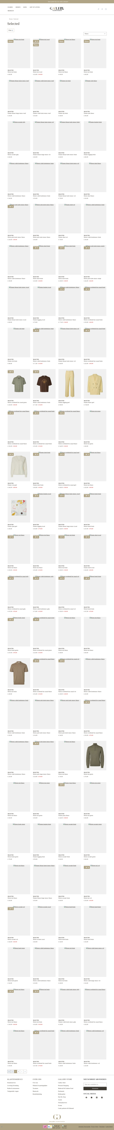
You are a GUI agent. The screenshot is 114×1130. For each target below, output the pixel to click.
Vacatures (35, 1088)
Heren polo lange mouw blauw (41, 774)
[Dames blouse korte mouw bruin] (69, 136)
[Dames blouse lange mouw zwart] (69, 508)
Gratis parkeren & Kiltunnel (66, 1108)
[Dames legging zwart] (44, 301)
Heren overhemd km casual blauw (17, 443)
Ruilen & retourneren (13, 1088)
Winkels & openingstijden (40, 1085)
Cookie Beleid (109, 1126)
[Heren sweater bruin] (69, 838)
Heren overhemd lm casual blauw (67, 443)
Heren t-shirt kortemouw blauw (16, 196)
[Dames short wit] (69, 218)
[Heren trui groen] (95, 425)
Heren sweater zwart (39, 939)
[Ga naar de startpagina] (57, 1118)
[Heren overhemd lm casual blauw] (69, 425)
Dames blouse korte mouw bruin (67, 154)
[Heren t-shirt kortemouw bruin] (44, 177)
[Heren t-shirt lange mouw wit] (95, 962)
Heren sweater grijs (13, 154)
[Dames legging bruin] (95, 136)
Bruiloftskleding (37, 1094)
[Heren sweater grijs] (19, 136)
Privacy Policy (95, 1126)
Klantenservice (15, 1079)
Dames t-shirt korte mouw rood (42, 113)
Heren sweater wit (13, 939)
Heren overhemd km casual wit (67, 691)
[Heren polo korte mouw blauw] (19, 218)
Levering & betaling (13, 1085)
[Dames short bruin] (44, 466)
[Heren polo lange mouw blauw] (44, 755)
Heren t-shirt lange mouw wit (92, 980)
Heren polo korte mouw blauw (16, 237)
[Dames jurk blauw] (95, 94)
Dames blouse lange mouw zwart (67, 526)
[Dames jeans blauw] (69, 797)
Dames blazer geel (89, 402)
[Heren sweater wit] (19, 921)
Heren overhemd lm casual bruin (42, 1063)
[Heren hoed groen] (19, 962)
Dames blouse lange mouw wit (41, 154)
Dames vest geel (12, 485)
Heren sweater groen (89, 857)
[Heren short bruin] (44, 260)
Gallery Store (65, 1079)
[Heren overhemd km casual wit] (69, 673)
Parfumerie (61, 1091)
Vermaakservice (62, 1102)
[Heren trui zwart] (44, 53)
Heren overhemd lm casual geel (67, 485)
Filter (10, 30)
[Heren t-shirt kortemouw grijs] (44, 590)
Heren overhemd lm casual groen (42, 650)
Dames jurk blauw (89, 113)
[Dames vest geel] (19, 466)
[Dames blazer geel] (95, 384)
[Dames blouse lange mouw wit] (44, 136)
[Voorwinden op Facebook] (86, 1097)
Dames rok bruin (12, 361)
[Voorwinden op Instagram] (91, 1097)
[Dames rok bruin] (19, 342)
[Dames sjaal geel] (19, 508)
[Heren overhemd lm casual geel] (69, 466)
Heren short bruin (38, 278)
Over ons (35, 1082)
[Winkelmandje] (106, 9)
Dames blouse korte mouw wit (67, 196)
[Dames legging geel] (69, 384)
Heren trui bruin (12, 72)
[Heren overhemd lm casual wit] (69, 590)
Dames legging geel (64, 402)
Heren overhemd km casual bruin (93, 320)
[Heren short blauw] (95, 177)
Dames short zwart (89, 567)
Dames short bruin (38, 485)
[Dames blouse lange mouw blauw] (44, 879)
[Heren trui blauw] (69, 53)
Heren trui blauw (63, 72)
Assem (60, 1100)
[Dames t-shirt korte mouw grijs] (69, 1003)
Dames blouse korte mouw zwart (17, 320)
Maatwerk (35, 1091)
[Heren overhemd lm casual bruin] (44, 1044)
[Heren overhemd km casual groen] (19, 384)
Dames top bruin (63, 113)
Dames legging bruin (90, 154)
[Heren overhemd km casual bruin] (95, 301)
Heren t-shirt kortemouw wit (92, 1063)
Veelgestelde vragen (13, 1091)
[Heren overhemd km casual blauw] (19, 425)
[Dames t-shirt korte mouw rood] (44, 94)
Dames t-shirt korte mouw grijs (67, 1022)
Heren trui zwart (37, 72)
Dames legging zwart (39, 320)
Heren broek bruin (89, 526)
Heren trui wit (88, 898)
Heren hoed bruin (63, 939)
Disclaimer (102, 1126)
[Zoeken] (98, 9)
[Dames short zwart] (95, 549)
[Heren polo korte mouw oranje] (95, 260)
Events (60, 1105)
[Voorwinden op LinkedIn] (97, 1097)
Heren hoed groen (13, 980)
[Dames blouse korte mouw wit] (69, 177)
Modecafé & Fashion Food (65, 1088)
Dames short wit (63, 237)
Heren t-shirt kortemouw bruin (41, 196)
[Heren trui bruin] (19, 53)
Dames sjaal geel (12, 526)
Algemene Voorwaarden (84, 1126)
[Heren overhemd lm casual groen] (44, 631)
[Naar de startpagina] (57, 9)
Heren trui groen (88, 443)
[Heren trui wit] (95, 879)
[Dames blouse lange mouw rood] (19, 94)
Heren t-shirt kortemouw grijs (41, 609)
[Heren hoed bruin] (69, 921)
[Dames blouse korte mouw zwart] (19, 301)
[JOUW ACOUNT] (102, 9)
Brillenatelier (61, 1094)
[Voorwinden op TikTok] (102, 1097)
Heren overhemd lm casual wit (67, 609)
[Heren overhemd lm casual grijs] (19, 590)
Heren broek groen (13, 650)
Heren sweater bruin (64, 857)
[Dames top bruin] (69, 94)
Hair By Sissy (62, 1097)
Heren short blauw (89, 196)
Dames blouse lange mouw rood (17, 113)
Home (11, 19)
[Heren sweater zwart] (44, 921)
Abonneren (95, 1088)
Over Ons (37, 1079)
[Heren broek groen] (19, 631)
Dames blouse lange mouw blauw (42, 898)
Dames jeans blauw (63, 815)
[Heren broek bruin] (95, 508)
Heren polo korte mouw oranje (92, 278)
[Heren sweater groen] (95, 838)
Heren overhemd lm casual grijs (16, 609)
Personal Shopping (63, 1085)
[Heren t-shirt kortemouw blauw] (19, 177)
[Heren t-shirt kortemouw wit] (95, 1044)
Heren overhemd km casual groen (17, 402)
